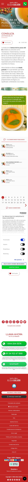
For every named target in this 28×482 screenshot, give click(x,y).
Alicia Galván (4, 25)
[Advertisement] (14, 295)
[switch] (23, 244)
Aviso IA (14, 452)
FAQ (14, 418)
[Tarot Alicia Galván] (6, 7)
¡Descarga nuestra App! (15, 396)
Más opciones (18, 259)
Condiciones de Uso (14, 444)
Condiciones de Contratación (14, 429)
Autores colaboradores (14, 410)
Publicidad (14, 414)
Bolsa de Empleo (14, 406)
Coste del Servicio (14, 425)
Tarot (10, 25)
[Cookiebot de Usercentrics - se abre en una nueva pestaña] (20, 213)
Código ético (14, 448)
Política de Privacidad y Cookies (14, 437)
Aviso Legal (14, 433)
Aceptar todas (14, 267)
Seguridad (14, 440)
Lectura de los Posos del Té (8, 26)
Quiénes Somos (14, 421)
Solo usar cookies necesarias (14, 264)
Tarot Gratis (16, 25)
